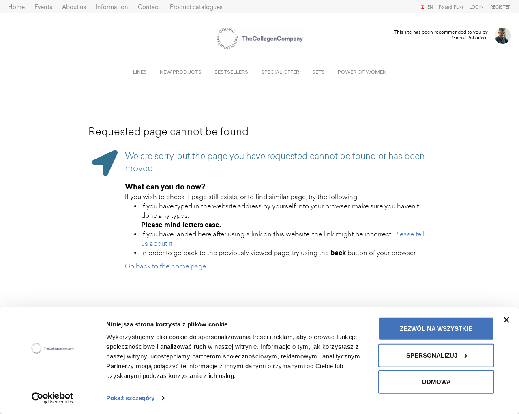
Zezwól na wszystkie (436, 328)
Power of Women (362, 72)
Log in (477, 7)
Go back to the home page (165, 266)
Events (43, 7)
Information (112, 7)
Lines (140, 72)
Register (500, 7)
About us (74, 7)
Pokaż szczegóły (130, 398)
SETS (318, 72)
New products (181, 72)
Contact (149, 7)
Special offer (280, 72)
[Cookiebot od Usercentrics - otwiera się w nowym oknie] (52, 398)
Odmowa (436, 381)
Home (16, 7)
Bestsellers (231, 72)
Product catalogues (196, 7)
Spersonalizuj (431, 355)
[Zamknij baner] (506, 320)
